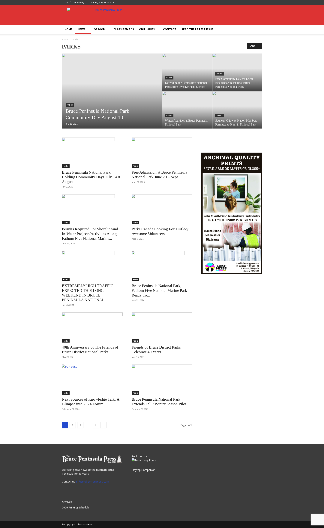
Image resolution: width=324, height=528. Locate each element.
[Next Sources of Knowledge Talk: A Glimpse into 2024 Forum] (92, 380)
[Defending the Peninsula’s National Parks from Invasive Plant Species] (187, 72)
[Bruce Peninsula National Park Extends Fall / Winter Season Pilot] (162, 380)
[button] (257, 29)
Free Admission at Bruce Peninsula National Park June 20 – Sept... (159, 174)
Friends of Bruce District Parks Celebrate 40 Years (156, 349)
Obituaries (147, 29)
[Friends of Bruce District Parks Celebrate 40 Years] (162, 327)
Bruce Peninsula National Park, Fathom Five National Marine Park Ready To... (159, 290)
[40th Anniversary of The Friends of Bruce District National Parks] (92, 327)
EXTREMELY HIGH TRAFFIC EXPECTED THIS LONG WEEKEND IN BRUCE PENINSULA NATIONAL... (87, 293)
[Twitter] (259, 2)
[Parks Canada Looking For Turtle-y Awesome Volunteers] (162, 209)
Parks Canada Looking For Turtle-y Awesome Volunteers (160, 231)
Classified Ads (124, 29)
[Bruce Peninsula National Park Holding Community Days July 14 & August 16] (92, 153)
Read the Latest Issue (197, 29)
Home (68, 29)
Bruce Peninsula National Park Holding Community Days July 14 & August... (91, 177)
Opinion (99, 29)
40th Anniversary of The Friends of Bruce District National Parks (90, 349)
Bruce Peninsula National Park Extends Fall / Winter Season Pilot (159, 401)
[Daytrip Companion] (143, 470)
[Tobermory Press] (144, 460)
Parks (70, 105)
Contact (169, 29)
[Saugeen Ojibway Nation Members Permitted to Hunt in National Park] (237, 110)
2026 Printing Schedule (75, 507)
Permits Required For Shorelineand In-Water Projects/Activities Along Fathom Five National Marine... (90, 234)
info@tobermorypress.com (92, 481)
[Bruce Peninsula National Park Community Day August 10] (112, 97)
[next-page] (103, 425)
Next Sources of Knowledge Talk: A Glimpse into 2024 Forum (90, 401)
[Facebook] (253, 2)
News (81, 29)
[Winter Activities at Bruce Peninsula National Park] (187, 110)
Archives (67, 502)
